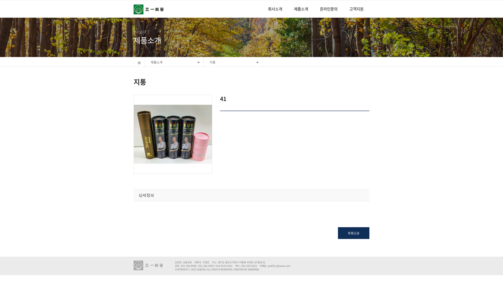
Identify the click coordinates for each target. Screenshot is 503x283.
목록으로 (354, 233)
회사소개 (275, 9)
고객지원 (356, 9)
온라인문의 (329, 9)
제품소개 (301, 9)
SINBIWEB (253, 269)
